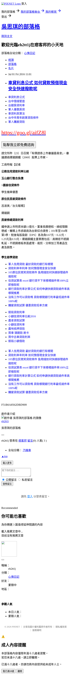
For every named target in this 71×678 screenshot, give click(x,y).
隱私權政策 (61, 626)
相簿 (11, 60)
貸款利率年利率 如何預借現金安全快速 (32, 268)
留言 (30, 440)
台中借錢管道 (16, 101)
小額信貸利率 (16, 324)
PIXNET (16, 626)
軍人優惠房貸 (16, 109)
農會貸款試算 (16, 320)
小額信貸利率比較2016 (22, 316)
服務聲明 (36, 630)
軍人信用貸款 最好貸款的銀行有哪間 (30, 264)
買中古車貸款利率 (19, 336)
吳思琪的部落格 (20, 27)
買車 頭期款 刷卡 (18, 332)
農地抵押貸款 (16, 328)
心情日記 (29, 53)
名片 (11, 68)
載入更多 (7, 463)
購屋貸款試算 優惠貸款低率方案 (28, 305)
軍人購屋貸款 (16, 121)
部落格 (12, 64)
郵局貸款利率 (16, 312)
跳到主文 (6, 36)
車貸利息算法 (16, 113)
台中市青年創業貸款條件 (23, 117)
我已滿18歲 (8, 671)
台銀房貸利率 (16, 105)
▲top (4, 456)
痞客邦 (22, 440)
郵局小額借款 (16, 341)
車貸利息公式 (16, 97)
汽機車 (27, 450)
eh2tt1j (5, 421)
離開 (20, 671)
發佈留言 (7, 484)
